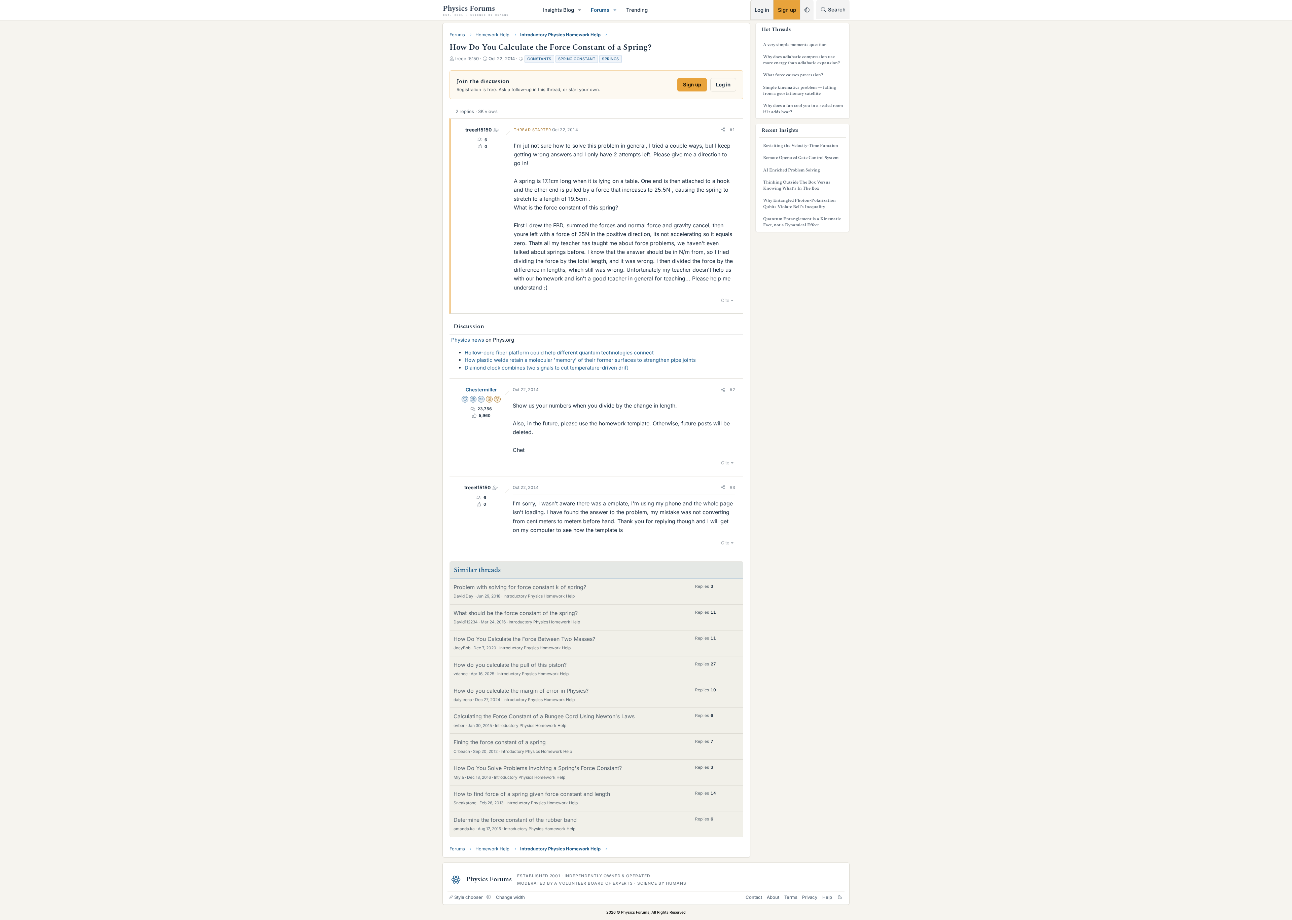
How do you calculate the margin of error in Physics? (521, 690)
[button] (580, 10)
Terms (790, 897)
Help (827, 897)
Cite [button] (725, 300)
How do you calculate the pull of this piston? (510, 664)
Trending (637, 10)
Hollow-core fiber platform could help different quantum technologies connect (559, 352)
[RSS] (840, 897)
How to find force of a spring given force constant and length (532, 794)
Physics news (467, 340)
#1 (732, 129)
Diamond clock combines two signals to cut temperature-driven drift (546, 368)
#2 (732, 389)
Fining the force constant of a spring (500, 742)
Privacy (809, 897)
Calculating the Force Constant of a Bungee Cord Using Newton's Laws (544, 716)
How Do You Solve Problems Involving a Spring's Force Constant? (538, 768)
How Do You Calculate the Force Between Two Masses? (524, 639)
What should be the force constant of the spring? (516, 613)
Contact (754, 897)
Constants (539, 58)
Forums (600, 10)
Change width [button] (510, 897)
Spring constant (577, 58)
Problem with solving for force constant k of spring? (520, 587)
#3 (732, 487)
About (773, 897)
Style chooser (468, 897)
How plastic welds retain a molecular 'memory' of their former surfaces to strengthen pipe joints (580, 360)
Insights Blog (558, 10)
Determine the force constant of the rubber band (515, 819)
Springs (610, 58)
